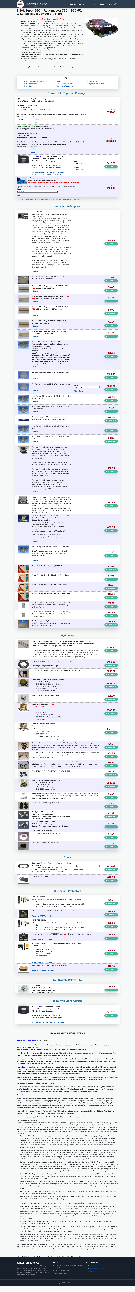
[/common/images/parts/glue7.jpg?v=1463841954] (23, 605)
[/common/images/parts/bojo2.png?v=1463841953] (23, 420)
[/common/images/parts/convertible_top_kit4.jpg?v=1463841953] (23, 946)
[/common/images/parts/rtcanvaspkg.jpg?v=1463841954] (23, 900)
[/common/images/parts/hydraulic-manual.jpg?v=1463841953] (23, 796)
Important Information (96, 84)
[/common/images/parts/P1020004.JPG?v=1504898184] (23, 299)
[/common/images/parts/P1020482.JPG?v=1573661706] (23, 774)
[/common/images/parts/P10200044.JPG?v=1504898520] (23, 334)
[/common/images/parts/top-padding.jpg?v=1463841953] (23, 375)
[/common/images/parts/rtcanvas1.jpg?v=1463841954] (23, 914)
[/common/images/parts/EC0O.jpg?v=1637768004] (23, 500)
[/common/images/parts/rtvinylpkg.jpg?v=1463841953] (23, 923)
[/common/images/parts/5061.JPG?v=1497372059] (23, 587)
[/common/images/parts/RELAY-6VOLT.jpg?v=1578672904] (23, 756)
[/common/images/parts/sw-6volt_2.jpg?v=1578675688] (23, 746)
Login (102, 4)
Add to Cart (112, 166)
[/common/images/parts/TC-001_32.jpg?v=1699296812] (23, 644)
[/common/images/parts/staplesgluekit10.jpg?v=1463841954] (23, 518)
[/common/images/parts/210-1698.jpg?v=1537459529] (23, 727)
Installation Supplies (31, 84)
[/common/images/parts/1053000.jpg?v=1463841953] (23, 806)
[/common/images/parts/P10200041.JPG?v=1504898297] (23, 310)
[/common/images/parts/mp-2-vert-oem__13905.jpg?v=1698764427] (23, 673)
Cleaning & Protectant (64, 84)
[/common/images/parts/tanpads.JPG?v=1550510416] (23, 280)
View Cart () (112, 4)
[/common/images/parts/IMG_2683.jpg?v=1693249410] (23, 683)
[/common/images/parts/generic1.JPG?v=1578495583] (23, 215)
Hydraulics (28, 86)
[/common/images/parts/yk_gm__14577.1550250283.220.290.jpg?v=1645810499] (23, 698)
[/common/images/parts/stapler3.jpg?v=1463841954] (23, 450)
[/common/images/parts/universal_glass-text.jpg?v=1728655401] (23, 159)
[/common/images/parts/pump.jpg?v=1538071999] (23, 707)
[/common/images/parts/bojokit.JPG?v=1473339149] (23, 624)
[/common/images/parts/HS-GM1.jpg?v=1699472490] (23, 664)
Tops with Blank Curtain (97, 81)
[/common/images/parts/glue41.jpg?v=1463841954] (23, 615)
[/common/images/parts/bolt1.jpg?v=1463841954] (23, 825)
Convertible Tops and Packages (35, 81)
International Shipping (97, 1268)
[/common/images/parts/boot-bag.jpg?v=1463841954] (23, 879)
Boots (58, 81)
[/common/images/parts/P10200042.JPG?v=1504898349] (23, 289)
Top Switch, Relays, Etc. (64, 86)
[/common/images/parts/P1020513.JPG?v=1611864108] (23, 989)
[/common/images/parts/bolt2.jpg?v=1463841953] (23, 815)
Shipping (93, 1265)
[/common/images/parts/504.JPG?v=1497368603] (23, 569)
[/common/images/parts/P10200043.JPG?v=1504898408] (23, 324)
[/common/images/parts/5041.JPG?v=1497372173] (23, 596)
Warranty (93, 1271)
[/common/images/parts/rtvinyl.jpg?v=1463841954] (23, 937)
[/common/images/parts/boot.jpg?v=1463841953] (23, 866)
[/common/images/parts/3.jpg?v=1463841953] (23, 836)
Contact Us (83, 4)
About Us (72, 4)
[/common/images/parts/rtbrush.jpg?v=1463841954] (23, 968)
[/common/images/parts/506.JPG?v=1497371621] (23, 578)
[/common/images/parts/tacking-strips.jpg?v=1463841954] (23, 345)
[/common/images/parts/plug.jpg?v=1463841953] (23, 846)
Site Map (94, 4)
